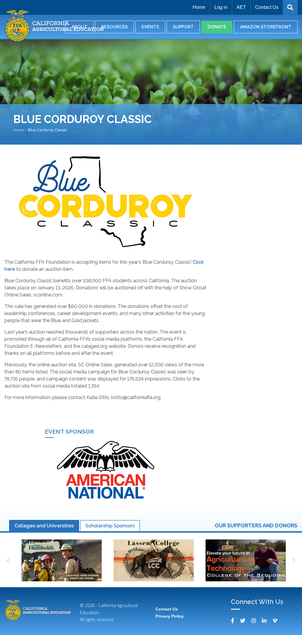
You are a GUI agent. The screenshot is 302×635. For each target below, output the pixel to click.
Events (150, 26)
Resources (114, 26)
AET (241, 7)
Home (199, 7)
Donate (217, 26)
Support (183, 26)
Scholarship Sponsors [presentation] (110, 526)
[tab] (44, 526)
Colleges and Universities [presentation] (44, 526)
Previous (8, 561)
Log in (220, 7)
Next (294, 561)
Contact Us (266, 7)
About (79, 26)
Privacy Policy (169, 616)
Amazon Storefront (265, 26)
